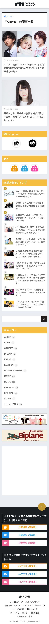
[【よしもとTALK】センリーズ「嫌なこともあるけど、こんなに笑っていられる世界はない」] (24, 298)
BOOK (8, 342)
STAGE (9, 398)
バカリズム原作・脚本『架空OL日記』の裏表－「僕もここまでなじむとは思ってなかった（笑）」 (30, 229)
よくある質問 (18, 609)
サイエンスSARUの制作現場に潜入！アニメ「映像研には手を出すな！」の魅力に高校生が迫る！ (29, 253)
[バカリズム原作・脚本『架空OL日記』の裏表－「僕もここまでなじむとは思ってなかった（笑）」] (24, 224)
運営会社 (35, 613)
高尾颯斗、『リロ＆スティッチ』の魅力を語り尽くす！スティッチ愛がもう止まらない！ (30, 242)
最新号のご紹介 (32, 602)
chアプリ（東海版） (28, 574)
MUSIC (9, 382)
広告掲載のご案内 (24, 616)
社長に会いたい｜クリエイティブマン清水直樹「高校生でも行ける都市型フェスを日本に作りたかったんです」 (30, 279)
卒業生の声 (40, 605)
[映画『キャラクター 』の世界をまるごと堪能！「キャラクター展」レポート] (24, 286)
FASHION (10, 365)
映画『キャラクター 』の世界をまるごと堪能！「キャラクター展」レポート (30, 292)
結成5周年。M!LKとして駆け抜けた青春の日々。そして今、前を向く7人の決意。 (30, 218)
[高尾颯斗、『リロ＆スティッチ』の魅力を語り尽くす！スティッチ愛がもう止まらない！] (24, 236)
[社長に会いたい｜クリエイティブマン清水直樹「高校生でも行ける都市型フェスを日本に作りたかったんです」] (24, 272)
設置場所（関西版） (28, 543)
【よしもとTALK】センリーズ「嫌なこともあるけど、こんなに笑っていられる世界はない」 (30, 304)
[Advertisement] (24, 470)
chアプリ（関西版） (28, 582)
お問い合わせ (31, 609)
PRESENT (11, 387)
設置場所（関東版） (28, 527)
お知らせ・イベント (13, 605)
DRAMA (9, 354)
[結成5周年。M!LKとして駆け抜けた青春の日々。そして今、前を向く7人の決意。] (24, 212)
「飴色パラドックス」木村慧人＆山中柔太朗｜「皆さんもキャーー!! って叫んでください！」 (30, 266)
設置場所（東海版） (28, 535)
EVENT (9, 359)
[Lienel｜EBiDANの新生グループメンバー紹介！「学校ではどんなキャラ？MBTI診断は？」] (24, 188)
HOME (26, 596)
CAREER (10, 348)
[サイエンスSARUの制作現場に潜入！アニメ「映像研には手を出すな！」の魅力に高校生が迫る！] (24, 248)
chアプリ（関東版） (28, 566)
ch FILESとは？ (17, 602)
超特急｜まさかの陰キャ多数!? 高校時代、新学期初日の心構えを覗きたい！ (30, 205)
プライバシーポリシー (20, 613)
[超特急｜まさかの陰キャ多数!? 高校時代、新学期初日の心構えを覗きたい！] (24, 200)
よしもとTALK (13, 404)
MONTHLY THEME (14, 371)
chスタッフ (28, 605)
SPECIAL (10, 393)
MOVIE (9, 376)
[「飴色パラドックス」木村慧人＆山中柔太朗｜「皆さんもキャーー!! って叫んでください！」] (24, 260)
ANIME (9, 337)
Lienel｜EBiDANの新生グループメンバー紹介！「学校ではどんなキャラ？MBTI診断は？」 (30, 194)
